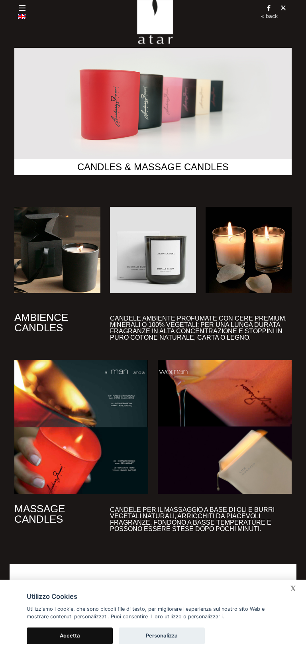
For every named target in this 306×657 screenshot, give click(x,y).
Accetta (70, 635)
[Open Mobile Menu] (22, 8)
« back (269, 16)
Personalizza (162, 635)
